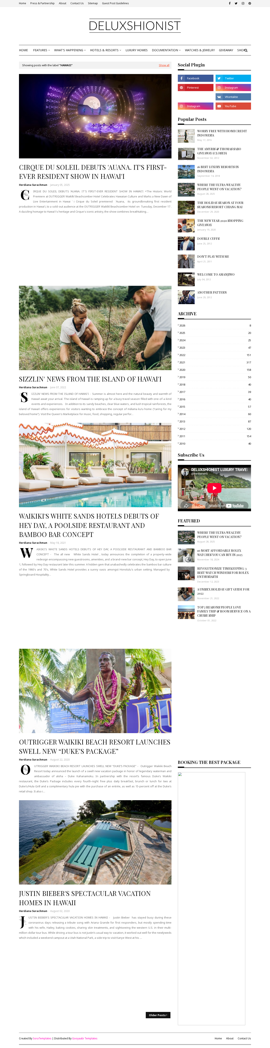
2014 (215, 414)
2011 (215, 436)
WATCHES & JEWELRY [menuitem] (200, 50)
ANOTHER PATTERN (212, 292)
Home (22, 3)
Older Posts (157, 1015)
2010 (215, 443)
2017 (215, 392)
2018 (215, 384)
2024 (215, 340)
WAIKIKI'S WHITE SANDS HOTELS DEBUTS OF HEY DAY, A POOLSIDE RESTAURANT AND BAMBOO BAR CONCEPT (89, 525)
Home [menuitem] (23, 50)
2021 (215, 362)
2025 (215, 333)
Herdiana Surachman (33, 185)
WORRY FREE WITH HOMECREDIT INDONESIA (222, 133)
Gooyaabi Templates (84, 1038)
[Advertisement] (95, 249)
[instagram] (243, 3)
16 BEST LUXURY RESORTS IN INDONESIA (218, 169)
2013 (215, 421)
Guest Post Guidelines (115, 3)
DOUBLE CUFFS (208, 239)
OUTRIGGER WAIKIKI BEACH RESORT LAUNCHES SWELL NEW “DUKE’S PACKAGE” (94, 746)
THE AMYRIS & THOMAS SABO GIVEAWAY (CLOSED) (219, 151)
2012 (215, 429)
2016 (215, 399)
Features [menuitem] (40, 50)
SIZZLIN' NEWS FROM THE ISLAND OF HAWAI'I (90, 378)
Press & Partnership (42, 3)
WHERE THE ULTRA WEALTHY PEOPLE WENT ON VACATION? (219, 187)
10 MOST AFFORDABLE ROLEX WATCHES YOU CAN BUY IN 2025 (219, 553)
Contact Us (77, 3)
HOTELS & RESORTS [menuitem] (104, 50)
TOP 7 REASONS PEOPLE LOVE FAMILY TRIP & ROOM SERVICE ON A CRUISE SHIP (224, 611)
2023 (215, 347)
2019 (215, 377)
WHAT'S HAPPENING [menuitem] (68, 50)
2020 (215, 370)
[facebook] (230, 3)
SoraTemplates (42, 1038)
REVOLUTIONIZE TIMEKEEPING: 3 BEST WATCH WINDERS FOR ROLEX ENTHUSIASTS (223, 572)
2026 (215, 325)
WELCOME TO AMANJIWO (216, 274)
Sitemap (93, 3)
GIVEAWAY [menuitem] (226, 50)
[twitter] (236, 3)
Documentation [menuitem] (165, 50)
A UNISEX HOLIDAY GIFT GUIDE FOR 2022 (223, 591)
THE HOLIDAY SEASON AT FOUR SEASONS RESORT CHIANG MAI (220, 205)
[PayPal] (195, 96)
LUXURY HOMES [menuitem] (137, 50)
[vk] (233, 96)
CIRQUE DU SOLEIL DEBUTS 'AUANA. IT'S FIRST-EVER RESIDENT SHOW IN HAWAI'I (93, 172)
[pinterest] (249, 3)
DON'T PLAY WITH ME (213, 257)
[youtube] (233, 106)
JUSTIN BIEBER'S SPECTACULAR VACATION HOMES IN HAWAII (85, 898)
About (62, 3)
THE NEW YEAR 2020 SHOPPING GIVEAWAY (220, 223)
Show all (164, 65)
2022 (215, 355)
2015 (215, 407)
